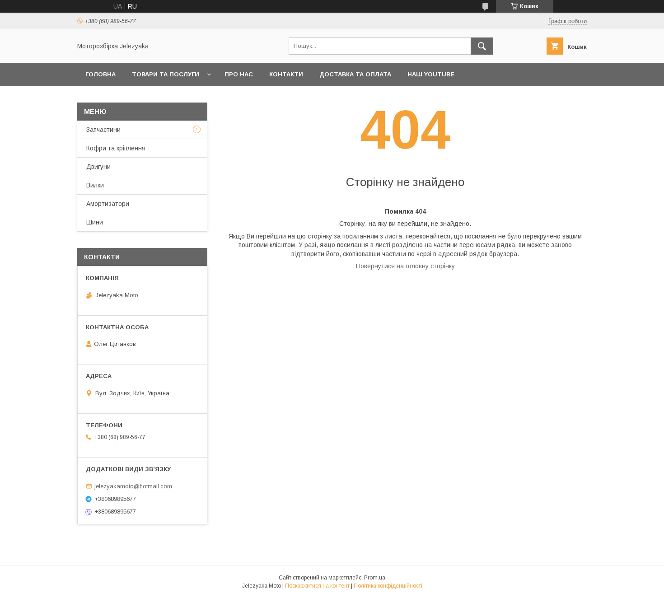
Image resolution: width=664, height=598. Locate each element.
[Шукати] (482, 46)
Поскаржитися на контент (317, 586)
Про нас (238, 74)
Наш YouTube (430, 74)
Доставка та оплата (355, 74)
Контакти (286, 74)
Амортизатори (107, 203)
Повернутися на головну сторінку (405, 266)
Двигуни (98, 166)
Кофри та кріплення (115, 148)
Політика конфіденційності (388, 586)
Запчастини (103, 129)
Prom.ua (374, 578)
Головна (100, 74)
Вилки (95, 185)
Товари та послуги (165, 74)
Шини (94, 222)
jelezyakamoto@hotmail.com (133, 486)
